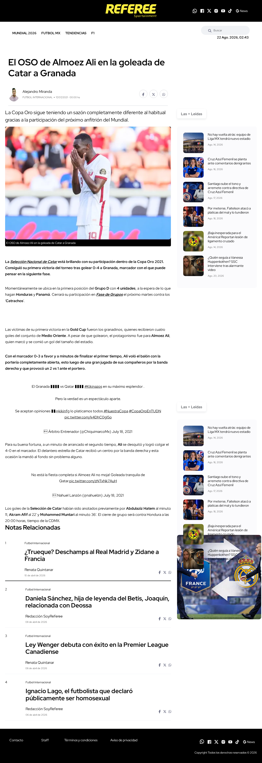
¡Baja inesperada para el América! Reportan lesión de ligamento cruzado (228, 237)
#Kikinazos (93, 386)
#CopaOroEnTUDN (145, 411)
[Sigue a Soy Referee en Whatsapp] (194, 11)
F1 (92, 33)
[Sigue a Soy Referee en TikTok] (230, 11)
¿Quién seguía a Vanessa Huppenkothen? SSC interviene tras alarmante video (226, 263)
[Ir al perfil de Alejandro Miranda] (13, 93)
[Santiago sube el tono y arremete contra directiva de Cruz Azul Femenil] (193, 192)
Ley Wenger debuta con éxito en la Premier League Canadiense (96, 648)
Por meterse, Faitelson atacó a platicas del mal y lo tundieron (229, 210)
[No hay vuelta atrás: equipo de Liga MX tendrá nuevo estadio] (193, 143)
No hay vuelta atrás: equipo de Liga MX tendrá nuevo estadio (229, 136)
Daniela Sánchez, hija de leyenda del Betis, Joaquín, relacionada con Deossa (97, 601)
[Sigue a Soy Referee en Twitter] (209, 11)
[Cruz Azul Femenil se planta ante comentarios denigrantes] (193, 167)
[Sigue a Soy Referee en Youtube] (223, 11)
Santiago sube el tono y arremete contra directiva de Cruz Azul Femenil (228, 188)
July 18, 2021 (122, 431)
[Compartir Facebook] (143, 94)
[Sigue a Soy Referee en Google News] (241, 11)
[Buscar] (209, 30)
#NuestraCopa (116, 411)
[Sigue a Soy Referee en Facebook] (202, 11)
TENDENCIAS (75, 33)
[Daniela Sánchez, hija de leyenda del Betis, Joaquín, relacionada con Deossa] (219, 622)
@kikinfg (63, 411)
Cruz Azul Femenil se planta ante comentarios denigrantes (229, 161)
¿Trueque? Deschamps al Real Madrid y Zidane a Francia (92, 555)
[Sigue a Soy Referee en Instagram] (216, 11)
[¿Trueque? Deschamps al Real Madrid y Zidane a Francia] (219, 577)
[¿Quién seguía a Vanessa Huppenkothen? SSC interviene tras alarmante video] (193, 266)
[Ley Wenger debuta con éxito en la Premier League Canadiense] (219, 669)
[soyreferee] (131, 11)
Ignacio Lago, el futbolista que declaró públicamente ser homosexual (79, 694)
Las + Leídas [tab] (191, 113)
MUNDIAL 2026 (24, 33)
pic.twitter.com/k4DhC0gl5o (88, 417)
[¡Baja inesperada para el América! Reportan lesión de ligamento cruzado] (193, 241)
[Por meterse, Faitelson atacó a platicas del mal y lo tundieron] (193, 216)
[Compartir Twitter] (153, 94)
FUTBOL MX (50, 33)
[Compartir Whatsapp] (164, 94)
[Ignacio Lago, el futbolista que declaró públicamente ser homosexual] (219, 715)
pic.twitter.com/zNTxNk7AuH (93, 481)
